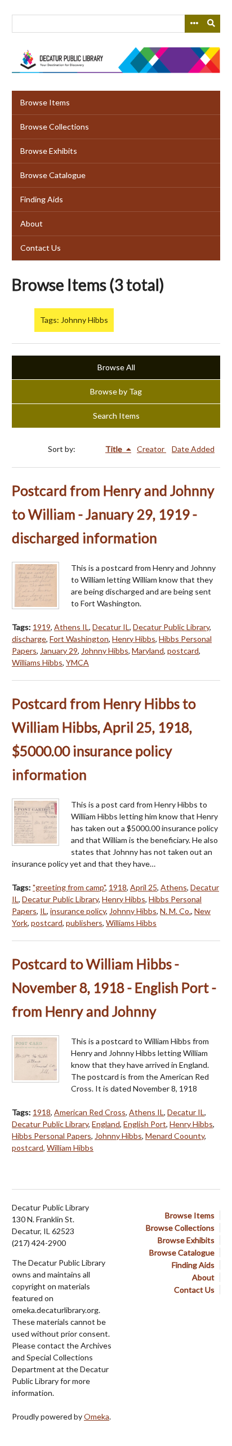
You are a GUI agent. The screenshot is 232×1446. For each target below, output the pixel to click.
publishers (84, 923)
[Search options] (194, 24)
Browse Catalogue (53, 175)
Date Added (193, 449)
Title (114, 449)
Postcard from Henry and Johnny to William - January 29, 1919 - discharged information (113, 514)
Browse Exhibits (48, 151)
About (31, 223)
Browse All (116, 367)
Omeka (96, 1416)
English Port (144, 1124)
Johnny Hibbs (104, 650)
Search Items (116, 415)
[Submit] (212, 24)
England (106, 1124)
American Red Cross (90, 1112)
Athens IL (71, 627)
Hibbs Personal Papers (51, 1136)
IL (43, 911)
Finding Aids (41, 199)
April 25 (143, 887)
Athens (173, 887)
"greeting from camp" (69, 887)
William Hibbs (70, 1147)
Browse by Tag (116, 391)
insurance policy (78, 911)
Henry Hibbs (133, 639)
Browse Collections (54, 126)
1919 (42, 627)
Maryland (148, 650)
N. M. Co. (175, 911)
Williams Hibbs (37, 662)
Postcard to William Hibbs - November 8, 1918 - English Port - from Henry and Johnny (114, 987)
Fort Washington (79, 639)
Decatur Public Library (171, 627)
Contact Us (40, 247)
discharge (29, 639)
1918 (118, 887)
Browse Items (45, 102)
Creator (151, 449)
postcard (183, 650)
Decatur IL (111, 627)
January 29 (59, 650)
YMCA (77, 662)
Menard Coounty (174, 1136)
